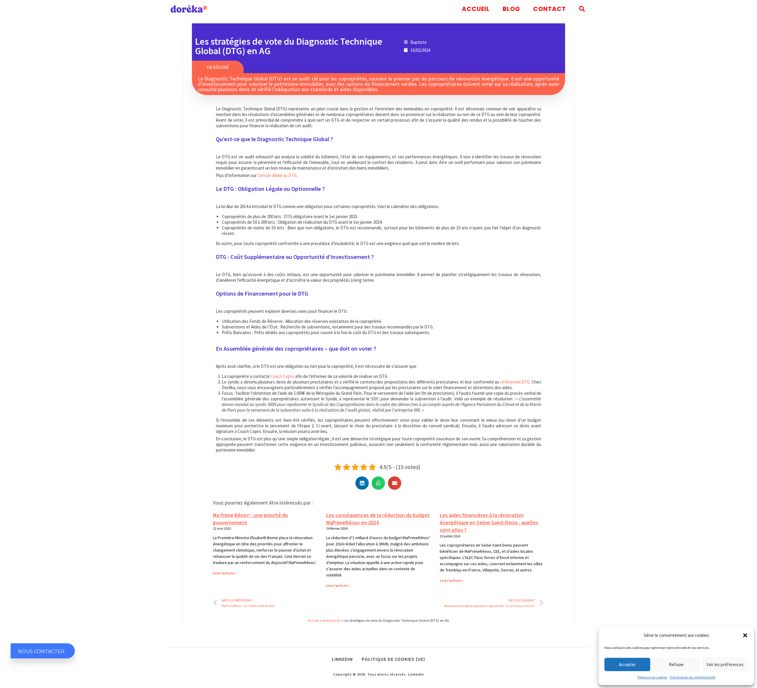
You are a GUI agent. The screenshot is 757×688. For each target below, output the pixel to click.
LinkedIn (416, 674)
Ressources (331, 620)
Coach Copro (282, 376)
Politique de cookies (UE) (393, 659)
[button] (745, 635)
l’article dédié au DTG (277, 175)
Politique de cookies (652, 677)
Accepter (627, 664)
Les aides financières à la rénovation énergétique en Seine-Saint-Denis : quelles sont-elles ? (489, 522)
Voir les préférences (725, 664)
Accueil (313, 620)
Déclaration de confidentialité (692, 677)
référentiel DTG (515, 382)
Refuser (676, 664)
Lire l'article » (224, 573)
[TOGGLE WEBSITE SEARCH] (581, 9)
